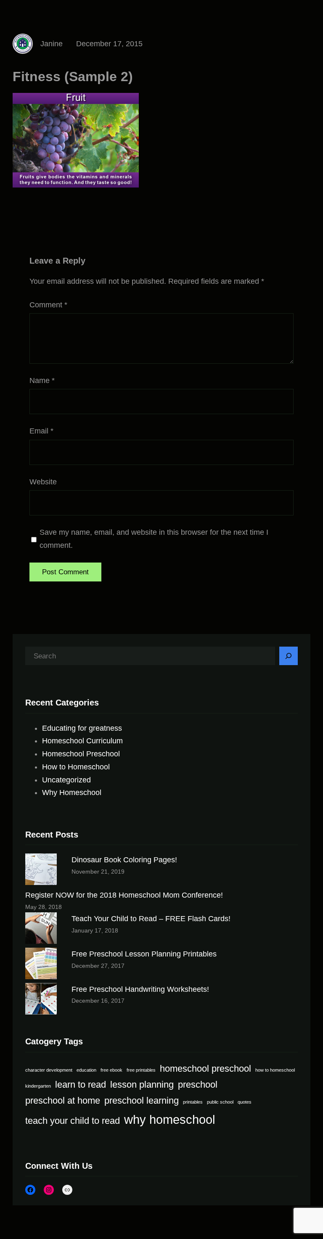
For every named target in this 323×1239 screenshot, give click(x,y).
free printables (141, 1070)
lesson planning (142, 1084)
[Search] (288, 656)
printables (193, 1101)
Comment (48, 305)
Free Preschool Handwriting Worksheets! (140, 989)
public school (220, 1101)
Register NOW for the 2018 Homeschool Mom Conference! (124, 895)
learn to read (80, 1084)
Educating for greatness (82, 728)
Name (42, 380)
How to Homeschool (76, 767)
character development (48, 1070)
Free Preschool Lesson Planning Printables (144, 954)
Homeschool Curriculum (82, 741)
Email (41, 431)
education (86, 1070)
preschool (197, 1084)
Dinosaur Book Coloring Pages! (124, 860)
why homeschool (169, 1119)
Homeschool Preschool (81, 754)
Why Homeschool (71, 792)
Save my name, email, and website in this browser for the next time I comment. (154, 538)
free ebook (111, 1070)
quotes (245, 1101)
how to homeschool (275, 1070)
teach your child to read (72, 1120)
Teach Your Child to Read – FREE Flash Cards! (150, 918)
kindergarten (38, 1085)
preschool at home (62, 1100)
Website (43, 482)
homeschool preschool (205, 1068)
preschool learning (141, 1100)
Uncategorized (66, 780)
